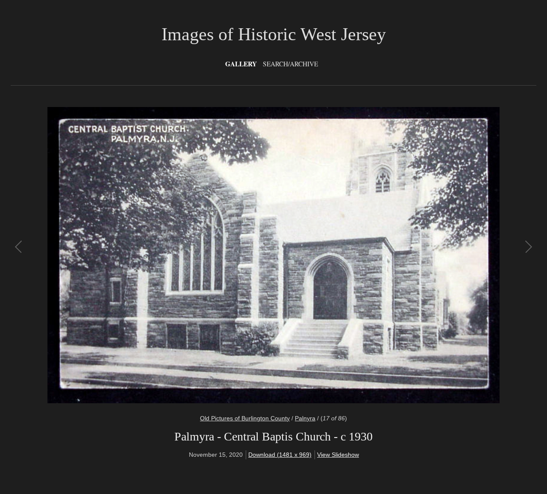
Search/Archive (290, 64)
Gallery (241, 63)
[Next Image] (400, 255)
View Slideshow (338, 454)
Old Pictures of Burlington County (245, 418)
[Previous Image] (146, 255)
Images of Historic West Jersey (274, 34)
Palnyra (305, 418)
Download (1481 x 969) (280, 454)
